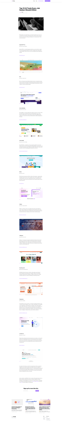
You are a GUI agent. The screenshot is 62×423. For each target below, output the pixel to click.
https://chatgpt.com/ (22, 55)
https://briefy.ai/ (21, 183)
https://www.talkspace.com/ (23, 247)
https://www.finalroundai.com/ (23, 278)
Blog (46, 417)
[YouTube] (15, 416)
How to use (44, 417)
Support (44, 418)
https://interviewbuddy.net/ (22, 119)
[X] (12, 416)
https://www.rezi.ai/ (22, 87)
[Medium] (13, 416)
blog (21, 382)
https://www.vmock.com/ (22, 214)
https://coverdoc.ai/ (21, 345)
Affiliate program (48, 418)
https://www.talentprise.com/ (23, 312)
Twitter (33, 381)
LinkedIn (37, 381)
